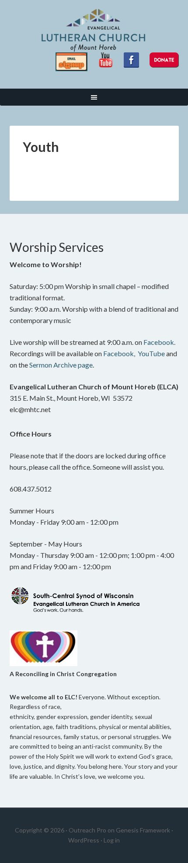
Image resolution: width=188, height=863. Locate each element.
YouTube (151, 353)
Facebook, (119, 353)
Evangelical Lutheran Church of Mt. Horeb (94, 30)
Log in (112, 840)
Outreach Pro (87, 830)
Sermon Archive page (61, 365)
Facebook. (159, 342)
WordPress (83, 840)
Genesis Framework (143, 830)
